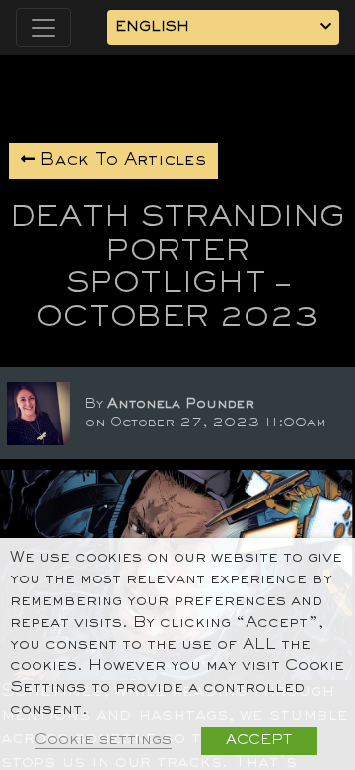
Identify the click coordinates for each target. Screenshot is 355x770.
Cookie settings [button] (103, 740)
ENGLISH (152, 27)
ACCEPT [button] (259, 740)
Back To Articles (120, 161)
